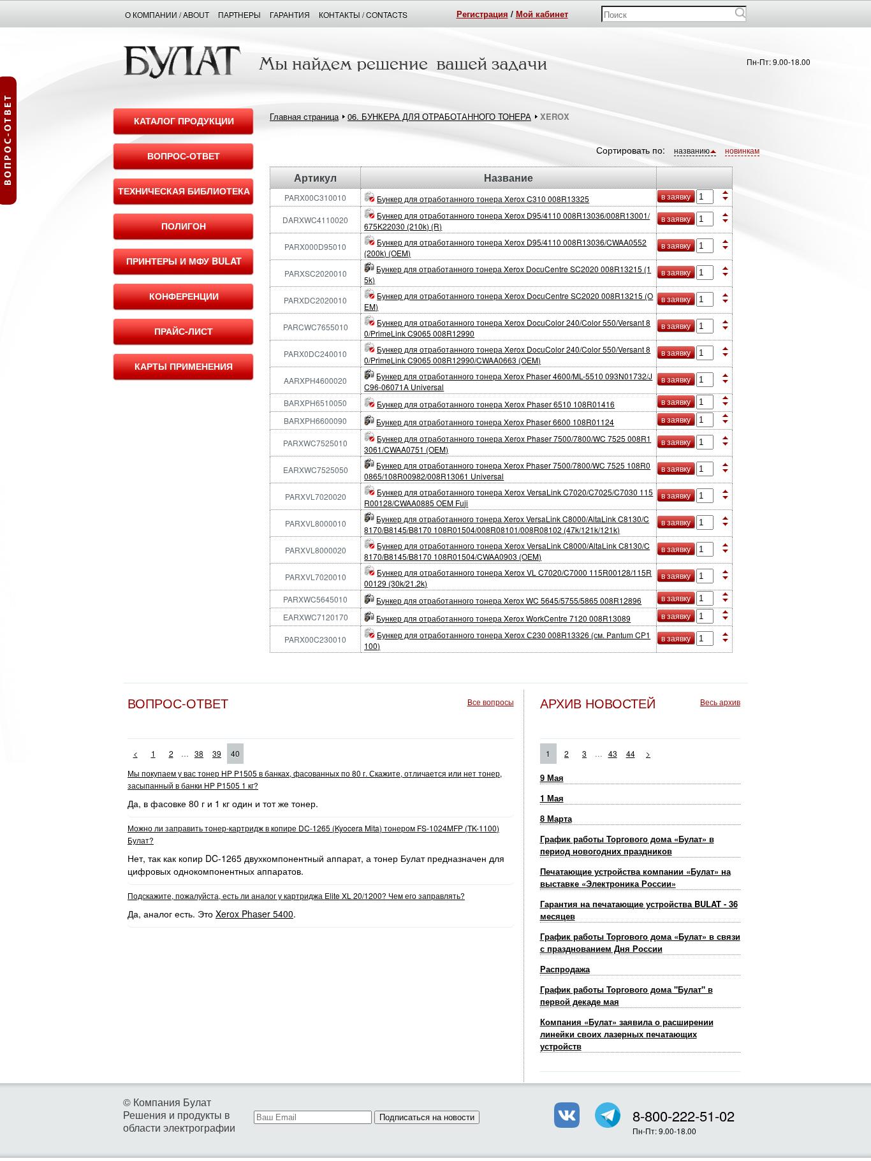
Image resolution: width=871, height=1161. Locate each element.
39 (216, 753)
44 (630, 753)
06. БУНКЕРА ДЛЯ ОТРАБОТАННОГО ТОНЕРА (439, 116)
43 (612, 753)
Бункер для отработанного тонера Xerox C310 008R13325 (483, 198)
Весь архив (720, 701)
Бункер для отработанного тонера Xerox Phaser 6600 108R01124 (495, 421)
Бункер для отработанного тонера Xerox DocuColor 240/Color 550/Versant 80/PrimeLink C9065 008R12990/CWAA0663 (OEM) (507, 354)
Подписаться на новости (426, 1117)
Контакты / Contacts (363, 14)
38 (198, 753)
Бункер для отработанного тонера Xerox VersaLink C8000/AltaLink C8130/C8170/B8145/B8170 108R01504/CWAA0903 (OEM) (507, 551)
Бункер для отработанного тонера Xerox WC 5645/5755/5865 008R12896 (508, 600)
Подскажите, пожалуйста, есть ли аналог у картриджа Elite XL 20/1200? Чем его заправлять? (296, 895)
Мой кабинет (542, 14)
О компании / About (167, 14)
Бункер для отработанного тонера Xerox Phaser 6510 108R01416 (496, 403)
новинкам (742, 150)
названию (692, 150)
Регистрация (482, 14)
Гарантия (290, 14)
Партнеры (239, 14)
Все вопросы (490, 701)
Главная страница (304, 116)
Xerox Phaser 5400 (254, 913)
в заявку (676, 196)
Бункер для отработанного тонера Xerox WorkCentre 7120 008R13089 (503, 618)
